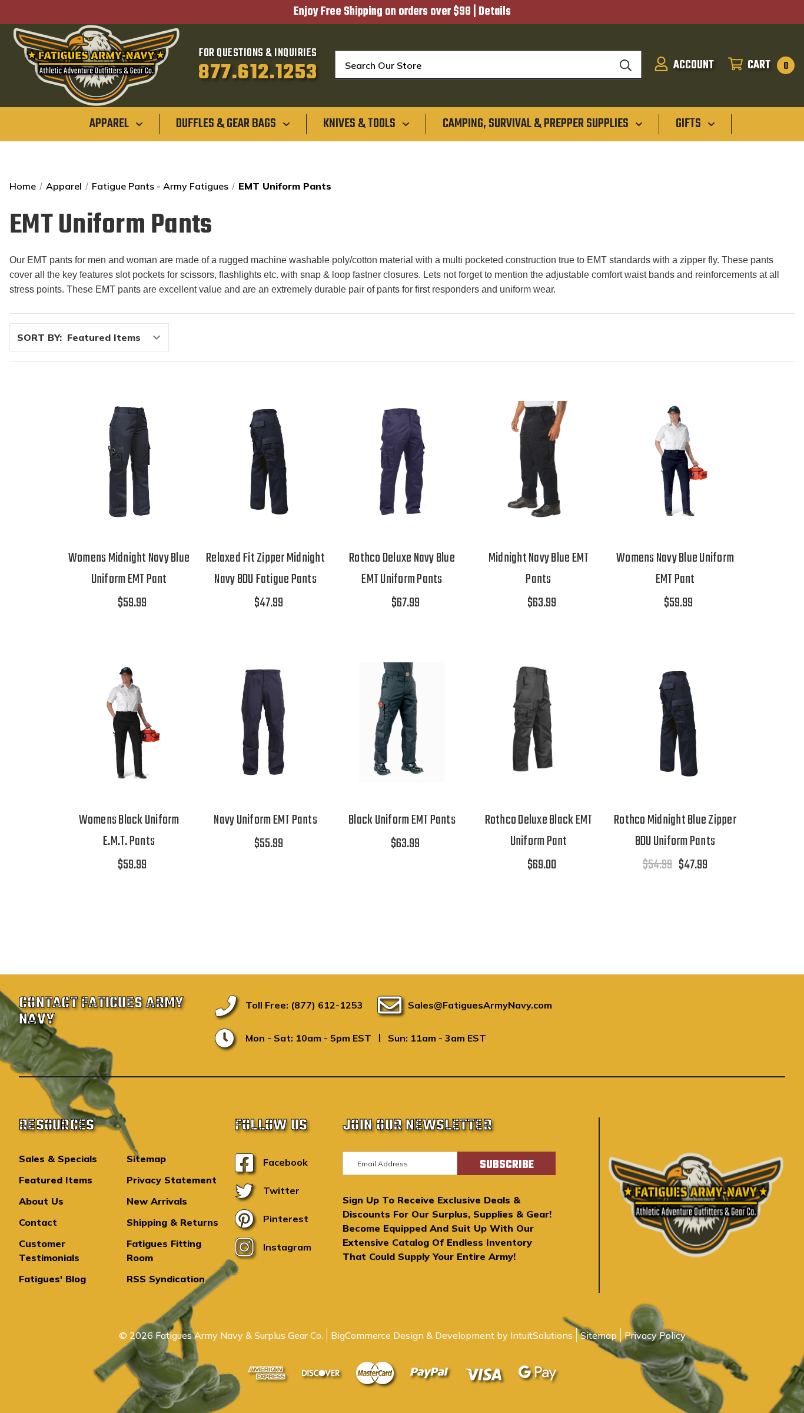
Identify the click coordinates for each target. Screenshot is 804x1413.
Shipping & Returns (172, 1222)
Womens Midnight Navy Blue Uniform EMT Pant (129, 568)
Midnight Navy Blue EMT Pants (539, 568)
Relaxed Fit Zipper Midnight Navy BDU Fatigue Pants (265, 568)
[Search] (625, 65)
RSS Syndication (166, 1279)
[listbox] (116, 337)
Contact (38, 1222)
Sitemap (146, 1159)
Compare (125, 456)
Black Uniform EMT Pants (402, 820)
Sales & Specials (58, 1159)
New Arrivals (157, 1201)
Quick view (129, 425)
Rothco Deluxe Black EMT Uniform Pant (539, 830)
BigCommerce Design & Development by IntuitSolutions (452, 1335)
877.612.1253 (258, 73)
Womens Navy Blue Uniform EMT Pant (675, 568)
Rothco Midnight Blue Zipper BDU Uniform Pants (675, 830)
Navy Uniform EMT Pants (265, 820)
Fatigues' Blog (52, 1279)
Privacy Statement (172, 1180)
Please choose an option (129, 491)
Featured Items (55, 1180)
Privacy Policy (655, 1335)
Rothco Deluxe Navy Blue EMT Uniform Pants (402, 568)
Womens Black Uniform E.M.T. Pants (129, 830)
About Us (41, 1201)
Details (495, 12)
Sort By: (39, 337)
